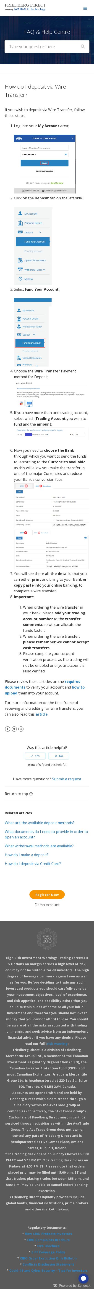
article (42, 714)
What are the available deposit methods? (39, 822)
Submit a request (66, 778)
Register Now (47, 894)
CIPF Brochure (48, 1246)
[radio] (35, 756)
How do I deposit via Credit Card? (33, 863)
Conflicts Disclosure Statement (48, 1264)
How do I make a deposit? (26, 854)
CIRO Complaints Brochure (48, 1240)
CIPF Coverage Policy (48, 1252)
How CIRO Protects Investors (48, 1234)
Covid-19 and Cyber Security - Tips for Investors (48, 1270)
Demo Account (47, 904)
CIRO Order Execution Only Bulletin (48, 1258)
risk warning (57, 1043)
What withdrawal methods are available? (39, 845)
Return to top (16, 793)
